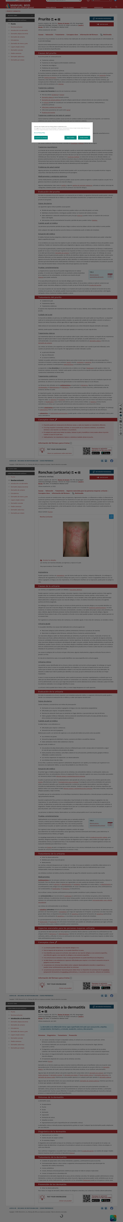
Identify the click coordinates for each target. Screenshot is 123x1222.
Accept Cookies (84, 137)
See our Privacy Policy (39, 132)
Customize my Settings (41, 137)
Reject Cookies (70, 137)
